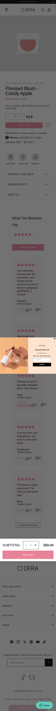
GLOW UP (41, 364)
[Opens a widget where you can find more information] (44, 705)
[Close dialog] (54, 338)
